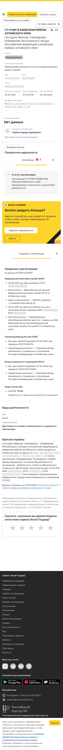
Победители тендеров (13, 581)
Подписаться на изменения (22, 14)
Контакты (7, 652)
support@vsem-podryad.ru (20, 699)
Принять (55, 723)
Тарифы (6, 623)
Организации (8, 606)
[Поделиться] (56, 30)
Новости (6, 640)
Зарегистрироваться (21, 230)
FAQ (4, 631)
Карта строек (9, 597)
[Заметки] (52, 30)
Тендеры (6, 589)
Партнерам (7, 648)
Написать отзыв (48, 14)
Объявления (8, 610)
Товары (6, 614)
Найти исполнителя (11, 618)
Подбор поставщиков (13, 602)
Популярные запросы (13, 635)
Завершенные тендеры (14, 585)
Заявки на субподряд (13, 593)
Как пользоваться (11, 627)
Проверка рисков (15, 147)
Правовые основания (13, 644)
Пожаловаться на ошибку (16, 20)
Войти (12, 238)
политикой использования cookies (19, 740)
